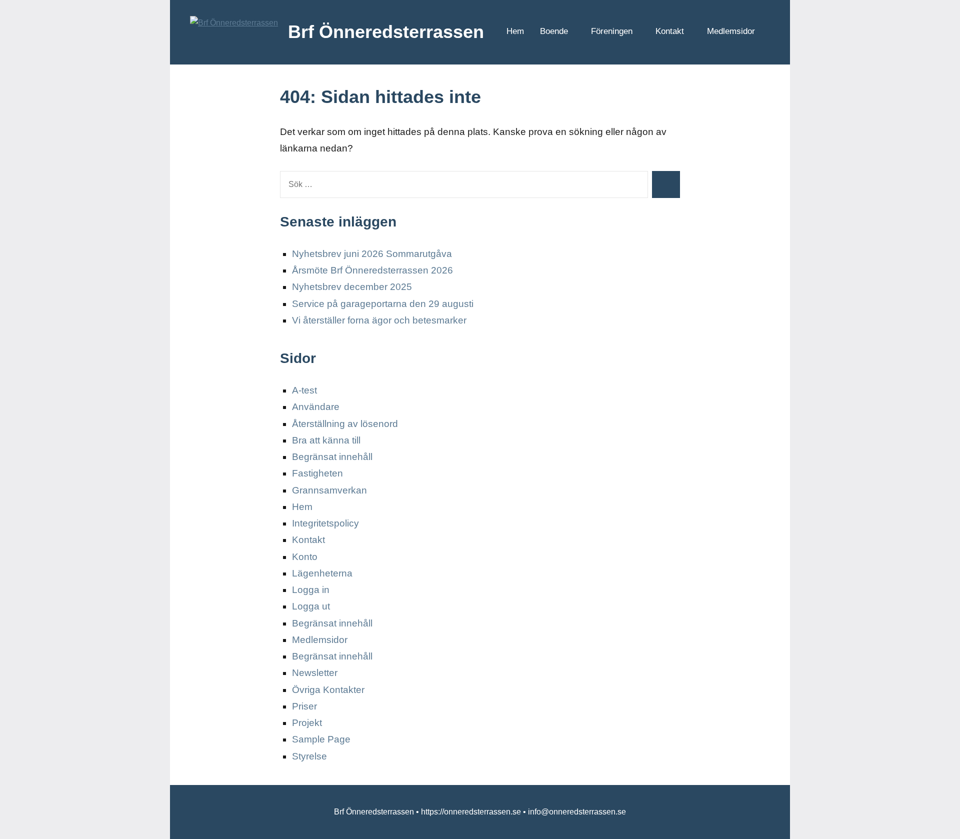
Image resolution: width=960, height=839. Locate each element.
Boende (554, 31)
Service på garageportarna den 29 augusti (383, 303)
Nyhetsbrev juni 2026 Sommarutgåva (372, 253)
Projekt (307, 723)
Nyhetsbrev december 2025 (352, 287)
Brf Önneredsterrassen (386, 32)
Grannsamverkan (329, 490)
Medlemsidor (731, 31)
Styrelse (309, 756)
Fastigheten (317, 473)
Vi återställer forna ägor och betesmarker (379, 320)
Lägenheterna (322, 573)
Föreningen (611, 31)
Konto (305, 557)
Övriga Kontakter (328, 689)
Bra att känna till (326, 440)
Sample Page (321, 739)
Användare (316, 407)
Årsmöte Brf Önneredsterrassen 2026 (372, 270)
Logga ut (311, 606)
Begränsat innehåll (332, 457)
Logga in (311, 589)
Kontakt (670, 31)
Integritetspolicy (325, 523)
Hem (515, 31)
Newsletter (315, 673)
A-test (304, 390)
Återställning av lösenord (345, 423)
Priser (304, 706)
